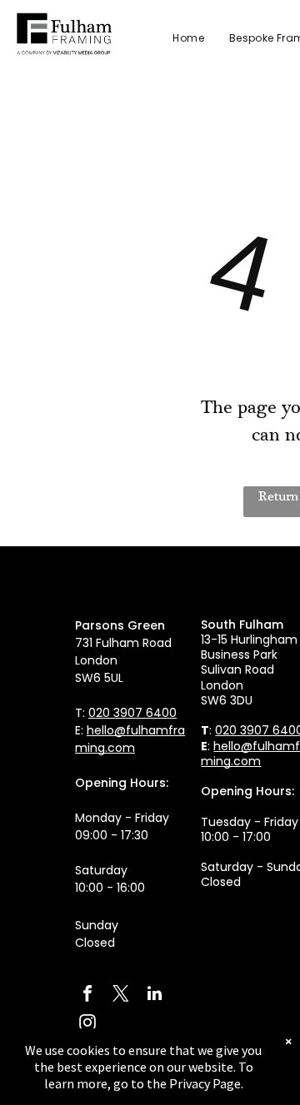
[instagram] (87, 1024)
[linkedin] (154, 995)
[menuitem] (175, 38)
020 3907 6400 (132, 712)
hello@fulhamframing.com (130, 739)
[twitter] (120, 995)
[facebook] (87, 995)
